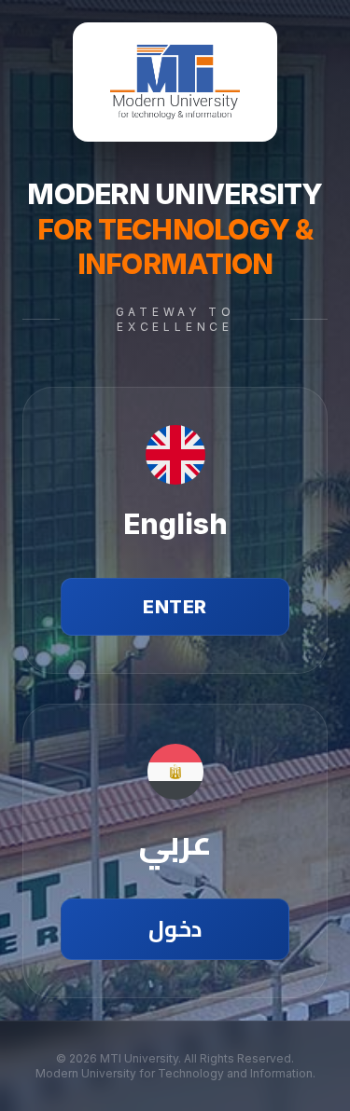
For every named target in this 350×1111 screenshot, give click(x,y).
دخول (175, 929)
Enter (175, 607)
